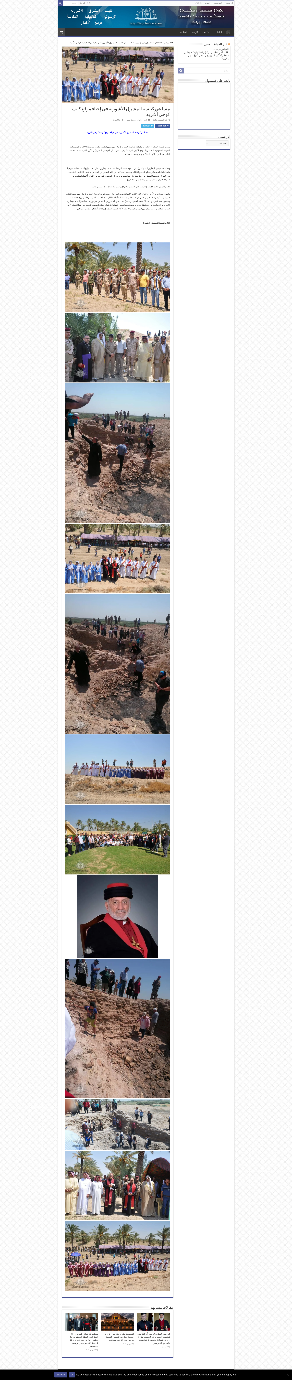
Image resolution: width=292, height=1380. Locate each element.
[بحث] (60, 3)
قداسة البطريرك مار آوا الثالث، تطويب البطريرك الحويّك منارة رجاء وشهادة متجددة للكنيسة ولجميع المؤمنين (153, 1338)
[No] (287, 1374)
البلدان (219, 32)
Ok (72, 1375)
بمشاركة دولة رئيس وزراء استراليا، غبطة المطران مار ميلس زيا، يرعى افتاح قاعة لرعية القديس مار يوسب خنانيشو (83, 1339)
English (198, 3)
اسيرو (207, 3)
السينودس (217, 3)
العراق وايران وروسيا (142, 42)
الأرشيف (194, 32)
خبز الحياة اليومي (215, 44)
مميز (128, 120)
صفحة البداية (228, 31)
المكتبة (207, 32)
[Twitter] (84, 3)
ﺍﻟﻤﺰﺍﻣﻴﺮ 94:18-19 (220, 49)
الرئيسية (229, 3)
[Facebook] (87, 3)
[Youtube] (80, 3)
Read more (60, 1375)
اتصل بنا (183, 32)
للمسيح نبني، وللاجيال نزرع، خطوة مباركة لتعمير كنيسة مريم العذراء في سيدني (119, 1336)
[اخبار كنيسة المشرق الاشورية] (146, 17)
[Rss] (90, 3)
